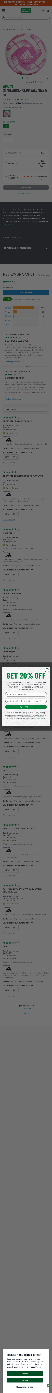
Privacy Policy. (35, 1367)
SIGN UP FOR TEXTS (26, 707)
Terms (26, 719)
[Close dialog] (47, 670)
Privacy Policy (40, 718)
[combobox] (8, 694)
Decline (25, 1380)
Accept (25, 1373)
